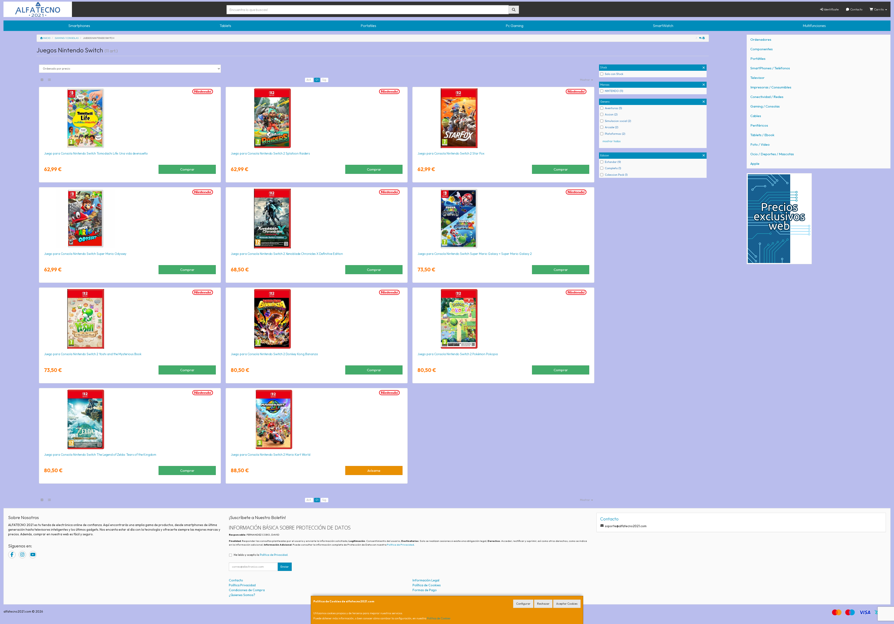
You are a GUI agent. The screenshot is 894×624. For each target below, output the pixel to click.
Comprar (187, 169)
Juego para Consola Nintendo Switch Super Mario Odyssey (85, 254)
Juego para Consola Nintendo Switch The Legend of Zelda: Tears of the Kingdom (100, 454)
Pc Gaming (514, 25)
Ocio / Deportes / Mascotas (772, 154)
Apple (754, 163)
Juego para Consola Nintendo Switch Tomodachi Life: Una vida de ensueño (96, 153)
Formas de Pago (425, 590)
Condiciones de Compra (247, 590)
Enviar (285, 566)
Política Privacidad (242, 585)
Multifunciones (814, 25)
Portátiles (757, 58)
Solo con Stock (614, 74)
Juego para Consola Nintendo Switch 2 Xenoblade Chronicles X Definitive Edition (287, 254)
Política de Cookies (438, 618)
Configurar (523, 603)
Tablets (225, 25)
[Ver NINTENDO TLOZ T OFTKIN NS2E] (130, 419)
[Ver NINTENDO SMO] (130, 218)
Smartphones (79, 25)
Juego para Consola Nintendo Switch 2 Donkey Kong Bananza (274, 354)
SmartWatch (663, 25)
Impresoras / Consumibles (770, 87)
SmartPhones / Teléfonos (770, 68)
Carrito (879, 9)
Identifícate (831, 9)
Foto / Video (760, 144)
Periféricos (759, 125)
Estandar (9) (613, 162)
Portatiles (368, 25)
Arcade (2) (611, 127)
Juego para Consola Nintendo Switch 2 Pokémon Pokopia (457, 354)
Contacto (856, 9)
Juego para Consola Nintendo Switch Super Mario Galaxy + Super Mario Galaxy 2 (474, 254)
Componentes (761, 49)
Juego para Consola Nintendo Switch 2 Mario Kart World (270, 454)
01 (316, 79)
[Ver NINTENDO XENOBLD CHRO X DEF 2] (316, 218)
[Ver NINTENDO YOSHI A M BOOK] (130, 319)
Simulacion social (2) (618, 121)
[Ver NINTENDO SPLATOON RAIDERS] (316, 118)
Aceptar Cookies (567, 603)
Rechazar (543, 603)
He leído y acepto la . (261, 555)
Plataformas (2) (615, 133)
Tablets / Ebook (762, 135)
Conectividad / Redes (766, 96)
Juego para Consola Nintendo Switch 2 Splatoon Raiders (270, 153)
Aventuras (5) (613, 108)
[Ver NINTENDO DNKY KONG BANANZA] (316, 319)
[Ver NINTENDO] (130, 118)
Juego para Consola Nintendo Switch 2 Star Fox (450, 153)
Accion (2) (611, 114)
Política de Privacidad (400, 544)
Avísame (373, 470)
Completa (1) (613, 168)
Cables (755, 116)
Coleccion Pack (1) (616, 174)
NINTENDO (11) (614, 91)
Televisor (757, 77)
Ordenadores (760, 39)
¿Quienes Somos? (242, 595)
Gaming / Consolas (765, 106)
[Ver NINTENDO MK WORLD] (316, 419)
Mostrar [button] (585, 79)
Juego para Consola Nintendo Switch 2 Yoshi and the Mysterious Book (93, 354)
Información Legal (426, 580)
